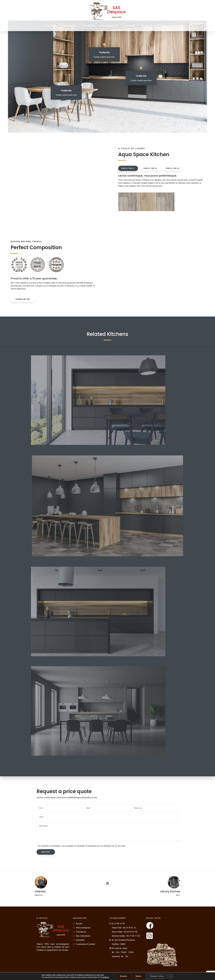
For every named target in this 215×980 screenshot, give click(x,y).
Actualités (130, 26)
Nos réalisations (110, 26)
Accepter (123, 976)
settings (106, 977)
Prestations (89, 26)
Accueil (50, 26)
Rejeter (138, 976)
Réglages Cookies (157, 976)
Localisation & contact (154, 26)
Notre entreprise (69, 26)
